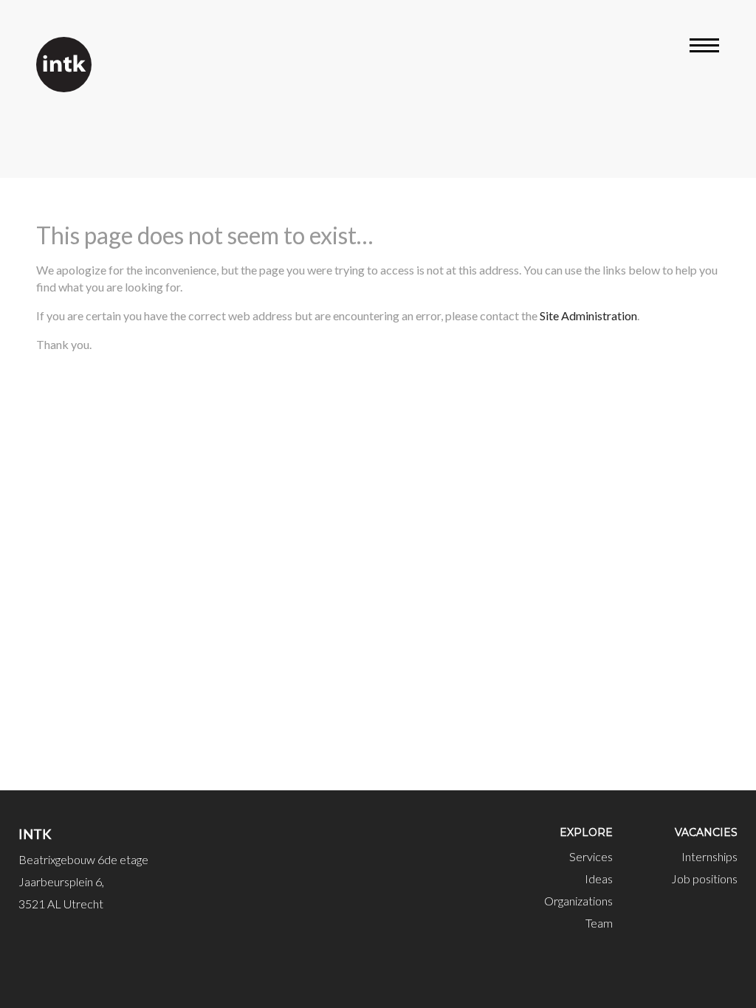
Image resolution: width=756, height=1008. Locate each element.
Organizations (578, 901)
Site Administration (588, 315)
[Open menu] (704, 48)
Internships (709, 856)
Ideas (599, 878)
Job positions (704, 878)
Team (599, 923)
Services (591, 856)
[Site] (64, 64)
